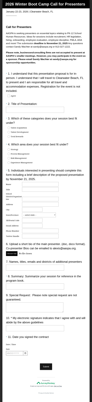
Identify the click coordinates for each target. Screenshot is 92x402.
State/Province (12, 215)
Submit (46, 367)
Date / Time (11, 344)
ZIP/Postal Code (12, 220)
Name (9, 184)
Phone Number (12, 231)
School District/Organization (14, 196)
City (7, 210)
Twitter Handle (12, 236)
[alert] (46, 357)
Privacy (40, 393)
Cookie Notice (49, 393)
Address (9, 204)
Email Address (12, 226)
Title (8, 190)
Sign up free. (58, 386)
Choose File (12, 254)
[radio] (7, 128)
